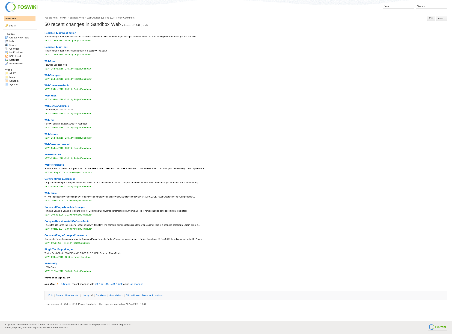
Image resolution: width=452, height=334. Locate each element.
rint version (72, 295)
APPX (12, 73)
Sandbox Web (77, 17)
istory (86, 295)
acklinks (101, 295)
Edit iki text (133, 295)
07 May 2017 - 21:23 (61, 172)
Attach (441, 18)
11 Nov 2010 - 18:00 (61, 271)
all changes (136, 284)
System (13, 84)
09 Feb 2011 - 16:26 (60, 257)
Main (12, 77)
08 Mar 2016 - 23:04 (61, 186)
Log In (12, 25)
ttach (59, 295)
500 (113, 284)
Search (13, 45)
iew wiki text (116, 295)
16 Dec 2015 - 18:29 (61, 200)
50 (96, 284)
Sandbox (10, 18)
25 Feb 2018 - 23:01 (61, 69)
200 (107, 284)
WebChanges (93, 17)
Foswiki (63, 17)
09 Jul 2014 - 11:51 (60, 243)
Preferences (16, 63)
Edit (431, 18)
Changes (14, 48)
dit (50, 295)
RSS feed (65, 284)
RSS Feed (15, 56)
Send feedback (60, 327)
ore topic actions (152, 295)
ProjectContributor (125, 17)
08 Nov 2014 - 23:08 (61, 229)
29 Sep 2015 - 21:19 (61, 215)
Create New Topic (19, 37)
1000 (119, 284)
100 (101, 284)
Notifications (16, 52)
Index (12, 41)
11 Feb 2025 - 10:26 (60, 40)
